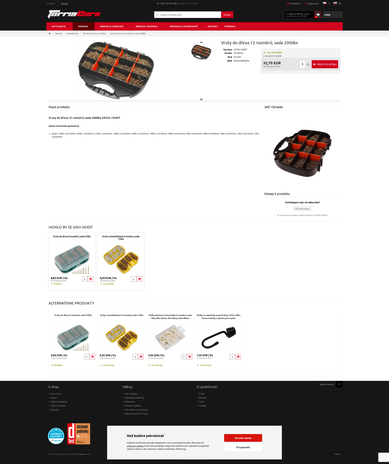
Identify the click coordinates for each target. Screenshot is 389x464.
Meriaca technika (147, 26)
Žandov (64, 3)
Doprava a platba (133, 405)
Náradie (83, 26)
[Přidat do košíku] (90, 279)
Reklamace (130, 401)
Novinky (213, 26)
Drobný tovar (72, 33)
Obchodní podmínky (134, 397)
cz (329, 3)
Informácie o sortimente (136, 409)
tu (185, 448)
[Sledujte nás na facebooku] (339, 384)
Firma (201, 401)
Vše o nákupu (131, 393)
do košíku (327, 64)
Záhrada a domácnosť (184, 26)
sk (340, 3)
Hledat (227, 14)
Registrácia (313, 3)
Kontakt (203, 397)
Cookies (202, 405)
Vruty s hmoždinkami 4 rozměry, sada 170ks (120, 237)
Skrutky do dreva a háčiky (94, 33)
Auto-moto (59, 26)
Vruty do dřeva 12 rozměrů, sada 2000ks (128, 33)
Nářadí (54, 397)
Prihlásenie (295, 3)
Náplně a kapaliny (59, 401)
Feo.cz (337, 454)
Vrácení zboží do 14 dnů (136, 413)
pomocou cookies (135, 445)
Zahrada (54, 409)
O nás (201, 393)
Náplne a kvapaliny (112, 26)
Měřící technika (58, 405)
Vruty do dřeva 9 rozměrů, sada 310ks (72, 236)
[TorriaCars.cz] (49, 33)
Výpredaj (230, 26)
